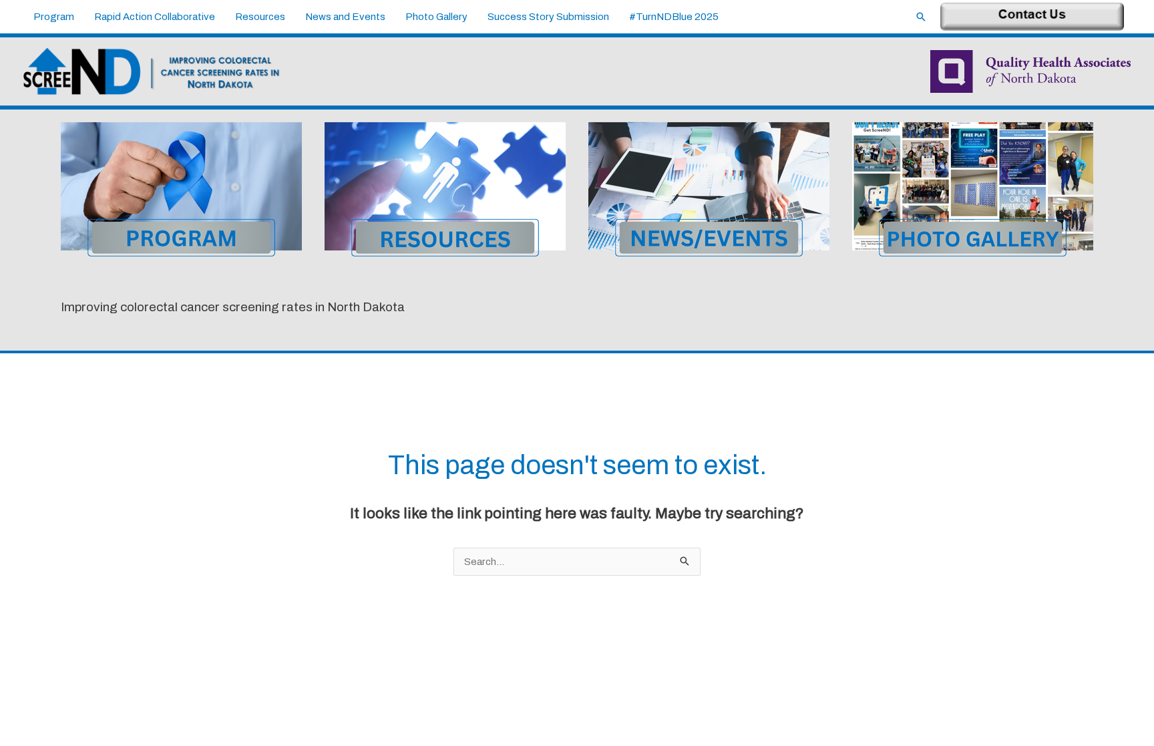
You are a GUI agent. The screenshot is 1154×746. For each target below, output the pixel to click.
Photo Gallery (436, 16)
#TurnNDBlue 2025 (674, 16)
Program (53, 16)
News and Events (345, 16)
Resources (260, 16)
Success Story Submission (548, 16)
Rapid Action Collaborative (154, 16)
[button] (921, 17)
